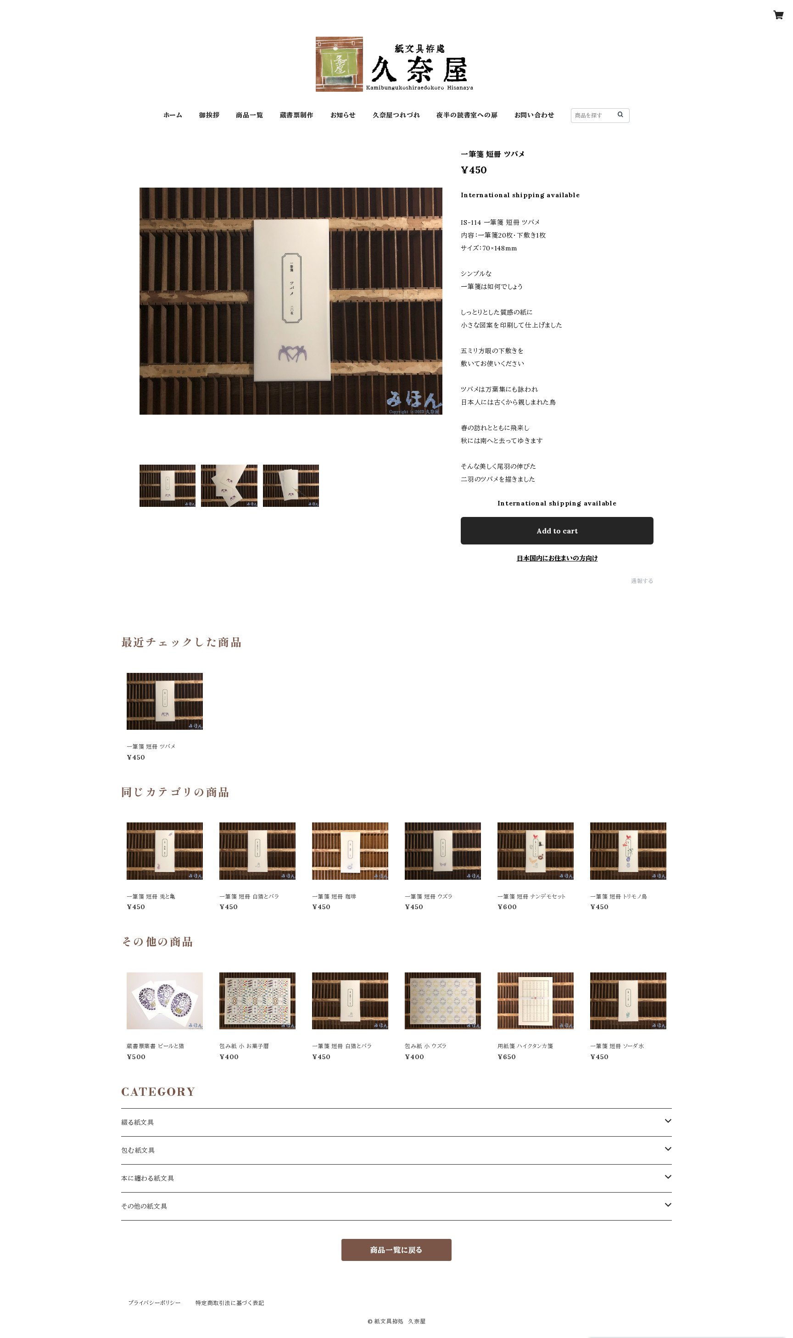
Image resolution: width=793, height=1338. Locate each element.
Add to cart (557, 530)
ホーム (173, 115)
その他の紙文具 (144, 1206)
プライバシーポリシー (154, 1302)
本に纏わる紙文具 (147, 1178)
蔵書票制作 (297, 115)
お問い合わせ (534, 115)
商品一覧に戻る (396, 1250)
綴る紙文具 (137, 1122)
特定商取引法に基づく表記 (229, 1302)
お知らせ (343, 115)
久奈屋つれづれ (396, 115)
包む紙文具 (138, 1150)
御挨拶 (209, 115)
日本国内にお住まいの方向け (557, 558)
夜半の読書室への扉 (466, 115)
